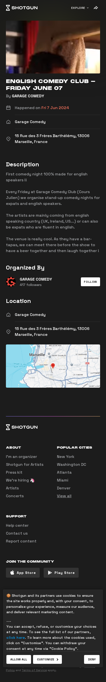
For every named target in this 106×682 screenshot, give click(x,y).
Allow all (18, 659)
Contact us (17, 533)
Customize (45, 659)
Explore (78, 8)
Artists (12, 488)
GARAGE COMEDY (28, 96)
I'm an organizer (21, 456)
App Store (26, 572)
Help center (17, 525)
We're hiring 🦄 (20, 480)
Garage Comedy (30, 314)
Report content (21, 541)
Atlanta (64, 472)
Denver (64, 488)
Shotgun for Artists (24, 464)
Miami (62, 480)
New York (65, 456)
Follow (90, 282)
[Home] (21, 8)
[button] (90, 281)
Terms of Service (34, 670)
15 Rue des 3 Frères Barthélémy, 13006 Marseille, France (52, 331)
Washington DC (71, 464)
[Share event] (95, 7)
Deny (92, 659)
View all (64, 495)
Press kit (14, 472)
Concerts (15, 495)
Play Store (64, 572)
